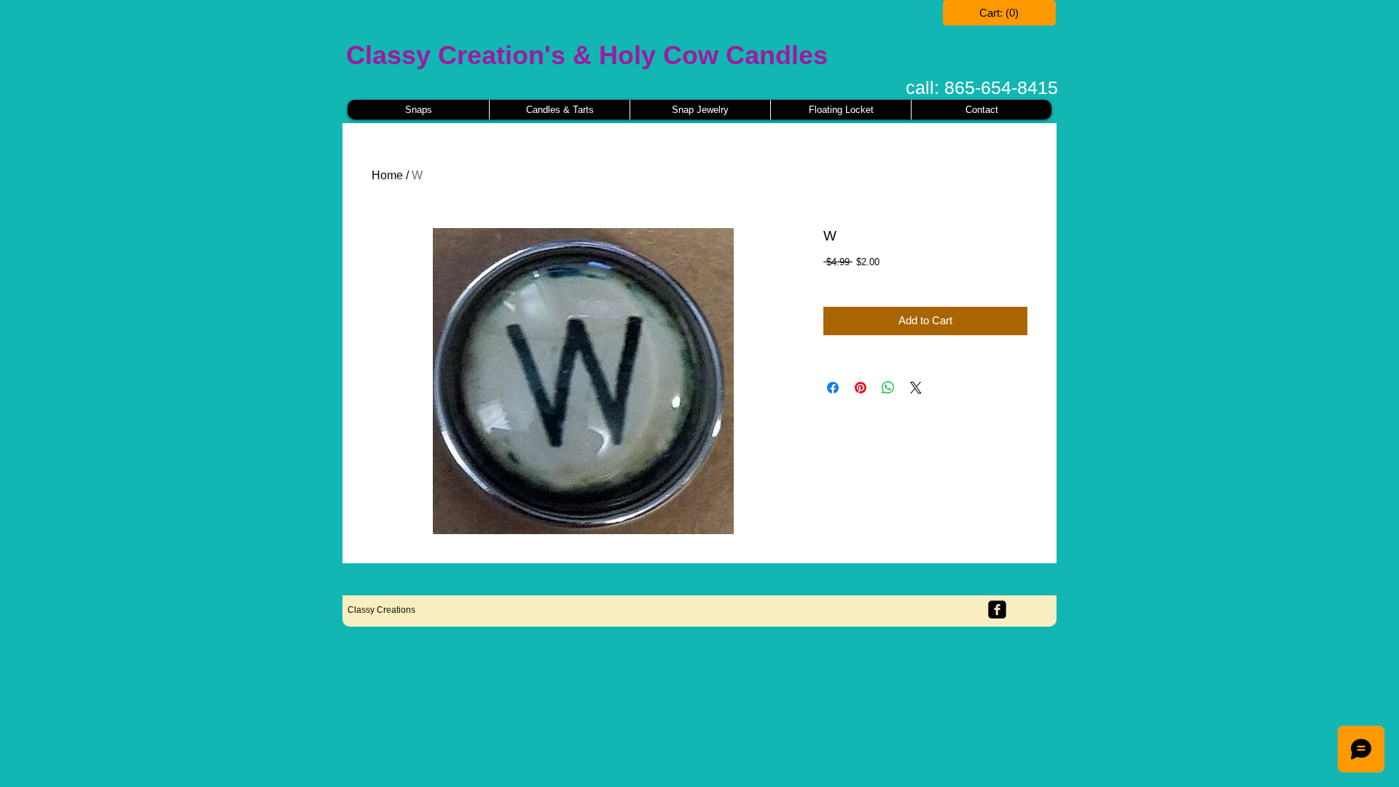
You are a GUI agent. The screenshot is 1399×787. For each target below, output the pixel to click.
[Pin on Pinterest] (860, 387)
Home (387, 175)
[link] (999, 13)
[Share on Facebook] (833, 387)
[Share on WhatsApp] (888, 387)
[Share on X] (916, 387)
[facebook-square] (997, 609)
